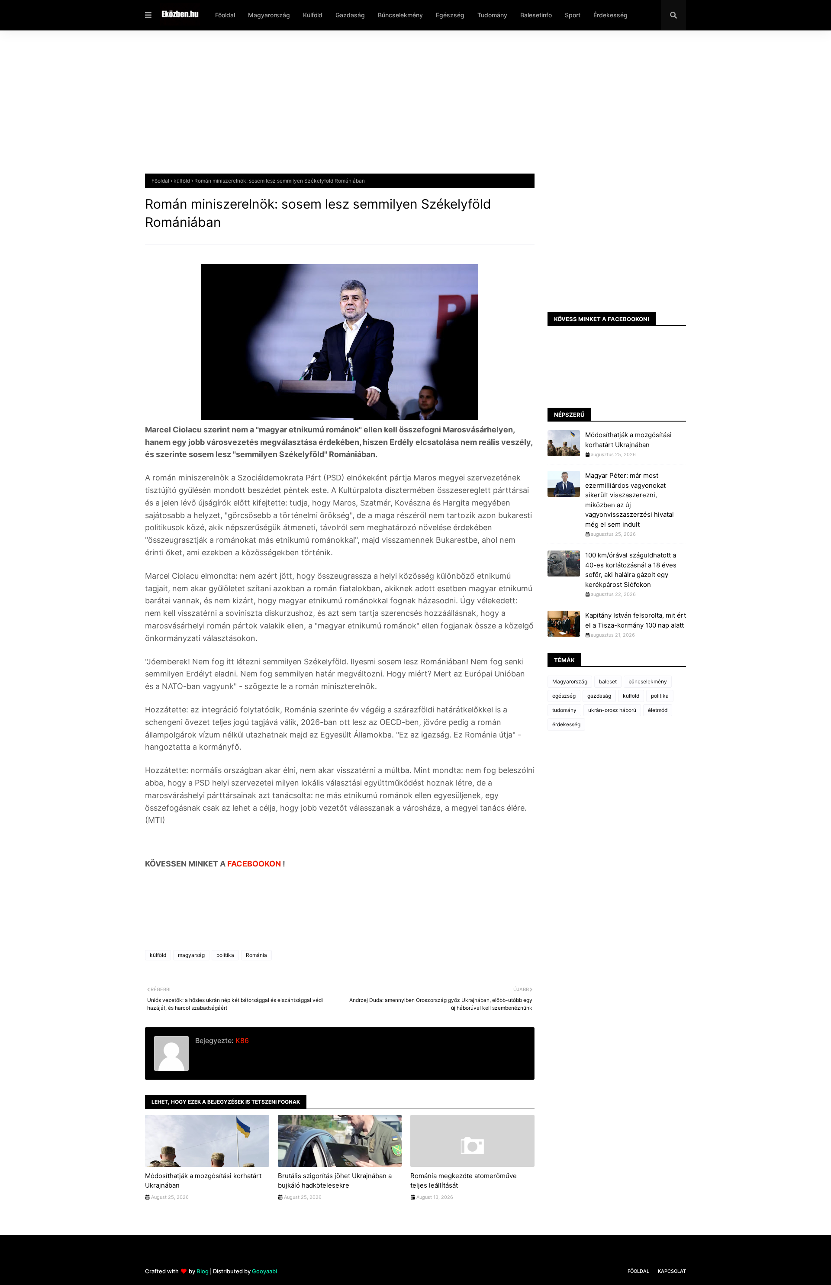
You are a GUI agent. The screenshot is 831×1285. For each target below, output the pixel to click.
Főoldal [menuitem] (225, 15)
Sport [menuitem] (572, 15)
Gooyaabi (264, 1271)
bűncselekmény (647, 681)
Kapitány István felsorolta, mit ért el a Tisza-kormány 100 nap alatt (635, 620)
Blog (202, 1271)
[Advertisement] (404, 108)
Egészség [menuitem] (450, 15)
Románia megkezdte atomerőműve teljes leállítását (463, 1181)
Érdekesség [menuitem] (610, 15)
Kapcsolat (672, 1271)
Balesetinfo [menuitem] (536, 15)
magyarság (191, 955)
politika (225, 955)
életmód (657, 710)
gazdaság (599, 695)
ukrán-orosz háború (612, 710)
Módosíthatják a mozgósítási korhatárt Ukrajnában (203, 1181)
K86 (241, 1040)
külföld (182, 180)
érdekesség (566, 724)
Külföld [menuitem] (312, 15)
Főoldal (160, 180)
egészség (564, 695)
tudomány (564, 710)
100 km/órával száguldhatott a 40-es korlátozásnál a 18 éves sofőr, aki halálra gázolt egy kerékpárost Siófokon (630, 570)
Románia (256, 955)
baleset (608, 681)
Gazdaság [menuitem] (350, 15)
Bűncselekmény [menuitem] (400, 15)
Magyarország (569, 681)
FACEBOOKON (255, 863)
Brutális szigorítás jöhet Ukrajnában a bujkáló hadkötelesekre (335, 1181)
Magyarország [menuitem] (269, 15)
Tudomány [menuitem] (492, 15)
